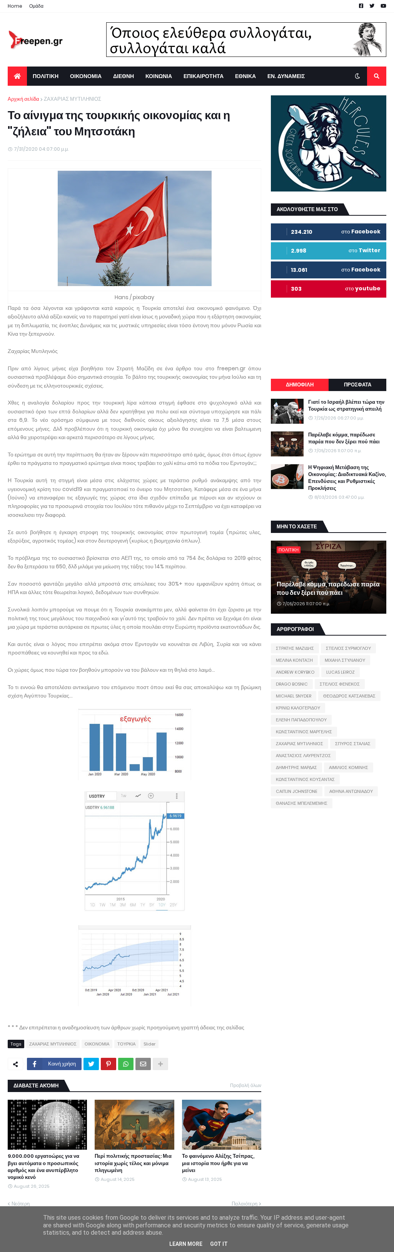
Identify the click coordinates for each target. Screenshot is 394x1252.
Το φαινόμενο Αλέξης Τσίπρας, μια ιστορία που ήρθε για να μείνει (218, 1163)
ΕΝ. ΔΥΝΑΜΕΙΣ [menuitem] (286, 76)
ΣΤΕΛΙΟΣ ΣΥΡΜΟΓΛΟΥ (348, 648)
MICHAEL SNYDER (293, 696)
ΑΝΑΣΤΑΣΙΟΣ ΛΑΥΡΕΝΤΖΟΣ (303, 756)
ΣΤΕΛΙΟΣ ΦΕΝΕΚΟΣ (340, 684)
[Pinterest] (108, 1064)
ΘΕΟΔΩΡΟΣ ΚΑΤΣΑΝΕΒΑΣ (349, 696)
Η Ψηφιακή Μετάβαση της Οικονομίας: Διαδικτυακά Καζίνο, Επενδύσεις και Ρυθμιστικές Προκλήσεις (347, 478)
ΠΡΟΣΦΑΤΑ (357, 384)
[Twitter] (91, 1064)
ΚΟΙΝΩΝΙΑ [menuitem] (158, 76)
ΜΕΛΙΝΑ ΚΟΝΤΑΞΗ (294, 660)
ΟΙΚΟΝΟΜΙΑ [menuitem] (86, 76)
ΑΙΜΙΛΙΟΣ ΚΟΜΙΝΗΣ (348, 767)
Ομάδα (36, 6)
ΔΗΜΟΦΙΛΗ (300, 384)
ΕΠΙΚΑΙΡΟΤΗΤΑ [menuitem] (204, 76)
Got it (219, 1244)
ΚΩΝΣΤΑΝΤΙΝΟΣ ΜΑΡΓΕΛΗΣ (304, 732)
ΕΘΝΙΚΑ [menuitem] (245, 76)
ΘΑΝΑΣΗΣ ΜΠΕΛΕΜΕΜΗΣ (301, 803)
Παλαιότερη (244, 1203)
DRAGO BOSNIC (292, 684)
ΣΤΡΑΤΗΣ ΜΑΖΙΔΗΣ (295, 648)
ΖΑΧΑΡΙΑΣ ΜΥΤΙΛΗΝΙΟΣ (72, 99)
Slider (149, 1044)
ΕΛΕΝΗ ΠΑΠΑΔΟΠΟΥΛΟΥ (301, 720)
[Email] (143, 1064)
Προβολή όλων (245, 1085)
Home (15, 6)
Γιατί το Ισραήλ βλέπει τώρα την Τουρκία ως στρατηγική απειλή (346, 406)
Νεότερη (21, 1203)
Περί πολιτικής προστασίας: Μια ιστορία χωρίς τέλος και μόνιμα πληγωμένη (133, 1163)
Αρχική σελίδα (23, 99)
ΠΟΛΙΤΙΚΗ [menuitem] (45, 76)
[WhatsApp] (126, 1064)
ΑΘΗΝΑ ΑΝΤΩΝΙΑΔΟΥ (351, 791)
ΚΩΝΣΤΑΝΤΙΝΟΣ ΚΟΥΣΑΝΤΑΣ (305, 779)
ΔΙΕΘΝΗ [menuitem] (123, 76)
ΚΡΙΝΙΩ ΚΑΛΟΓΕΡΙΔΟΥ (298, 708)
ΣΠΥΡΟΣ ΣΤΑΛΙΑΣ (353, 744)
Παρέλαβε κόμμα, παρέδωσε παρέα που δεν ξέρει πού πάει (344, 438)
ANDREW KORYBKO (295, 672)
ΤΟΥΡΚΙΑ (126, 1044)
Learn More (185, 1244)
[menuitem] (17, 76)
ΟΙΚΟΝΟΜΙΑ (97, 1044)
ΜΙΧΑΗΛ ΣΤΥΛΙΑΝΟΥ (345, 660)
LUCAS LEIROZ (340, 672)
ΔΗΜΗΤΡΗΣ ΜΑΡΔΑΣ (296, 767)
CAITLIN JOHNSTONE (296, 791)
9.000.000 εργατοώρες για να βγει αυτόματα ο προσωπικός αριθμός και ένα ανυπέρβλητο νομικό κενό (43, 1167)
